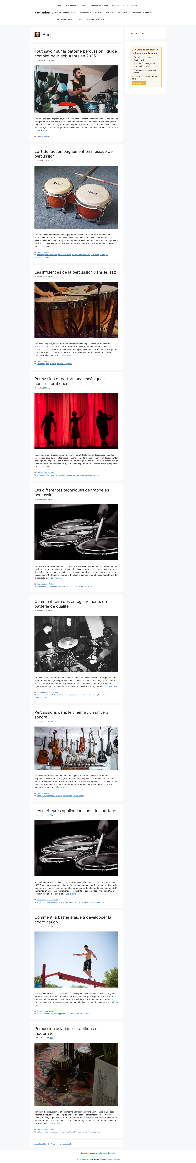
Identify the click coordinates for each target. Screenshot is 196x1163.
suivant (66, 1143)
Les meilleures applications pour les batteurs (75, 810)
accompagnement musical (47, 255)
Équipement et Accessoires (91, 12)
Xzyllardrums (43, 12)
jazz (47, 364)
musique (53, 364)
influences (41, 364)
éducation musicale (74, 1014)
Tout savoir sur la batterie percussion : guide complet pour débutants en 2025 (75, 53)
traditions (96, 1132)
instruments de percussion (47, 586)
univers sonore (78, 796)
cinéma (40, 796)
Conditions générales (95, 19)
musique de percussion (81, 255)
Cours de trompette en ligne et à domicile (98, 1153)
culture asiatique (43, 1132)
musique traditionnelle (67, 1132)
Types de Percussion (63, 19)
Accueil (58, 6)
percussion (95, 255)
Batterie (115, 6)
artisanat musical (43, 475)
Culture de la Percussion (65, 12)
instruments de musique (74, 902)
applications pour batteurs (47, 902)
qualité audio (80, 695)
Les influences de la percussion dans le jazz (75, 272)
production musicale (66, 695)
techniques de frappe (89, 586)
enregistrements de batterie (47, 695)
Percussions (123, 12)
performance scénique (90, 475)
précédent (40, 1143)
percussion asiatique (84, 1132)
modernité (54, 1132)
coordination (48, 1014)
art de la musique (64, 255)
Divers (79, 19)
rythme (69, 364)
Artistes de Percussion (98, 6)
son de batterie (91, 695)
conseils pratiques (58, 475)
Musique (109, 12)
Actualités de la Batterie (75, 6)
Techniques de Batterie (141, 12)
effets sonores (49, 796)
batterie (61, 902)
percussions (67, 796)
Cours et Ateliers (130, 6)
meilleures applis (90, 902)
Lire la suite (42, 130)
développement (60, 1014)
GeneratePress (114, 1159)
